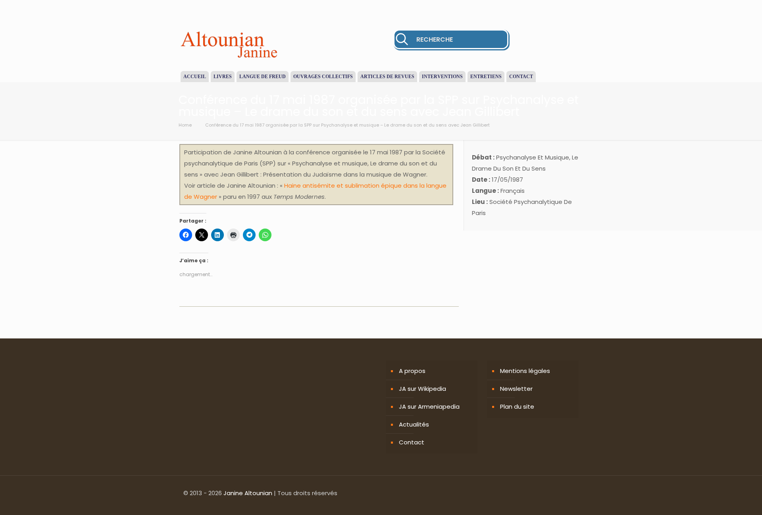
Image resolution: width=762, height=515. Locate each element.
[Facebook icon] (551, 493)
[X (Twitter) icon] (559, 493)
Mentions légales (525, 371)
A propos (412, 371)
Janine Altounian (247, 493)
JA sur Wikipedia (422, 388)
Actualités (414, 424)
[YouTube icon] (568, 493)
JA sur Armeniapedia (429, 406)
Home (185, 125)
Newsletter (516, 388)
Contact (411, 442)
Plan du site (517, 406)
